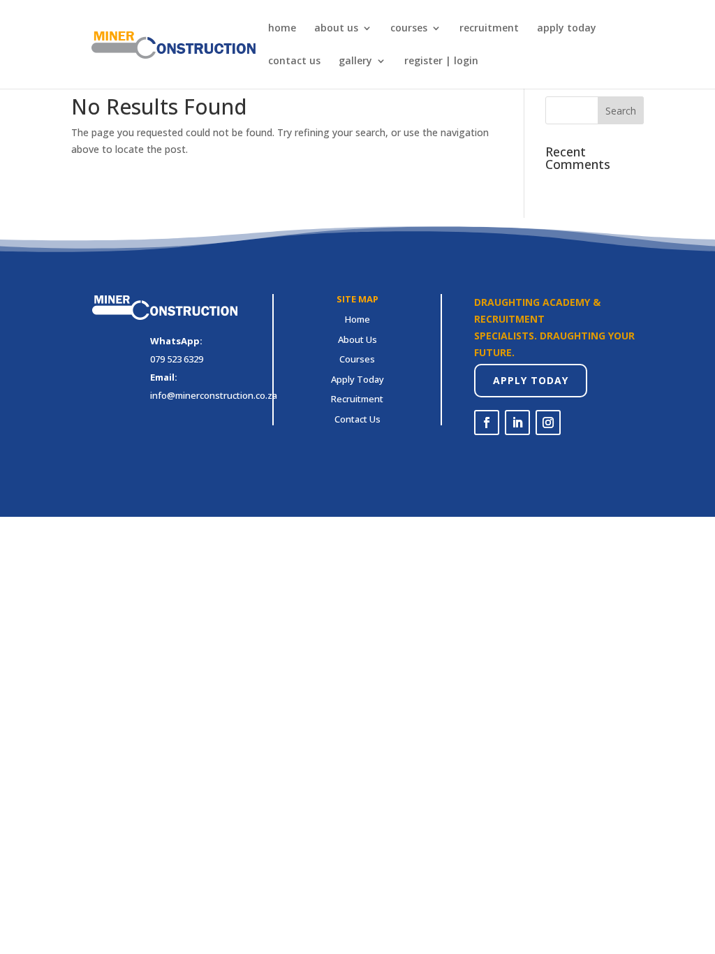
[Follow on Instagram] (548, 422)
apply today (566, 28)
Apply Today (530, 380)
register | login (441, 61)
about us (336, 28)
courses (408, 28)
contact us (294, 61)
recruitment (489, 28)
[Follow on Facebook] (486, 422)
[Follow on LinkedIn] (517, 422)
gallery (355, 61)
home (282, 28)
